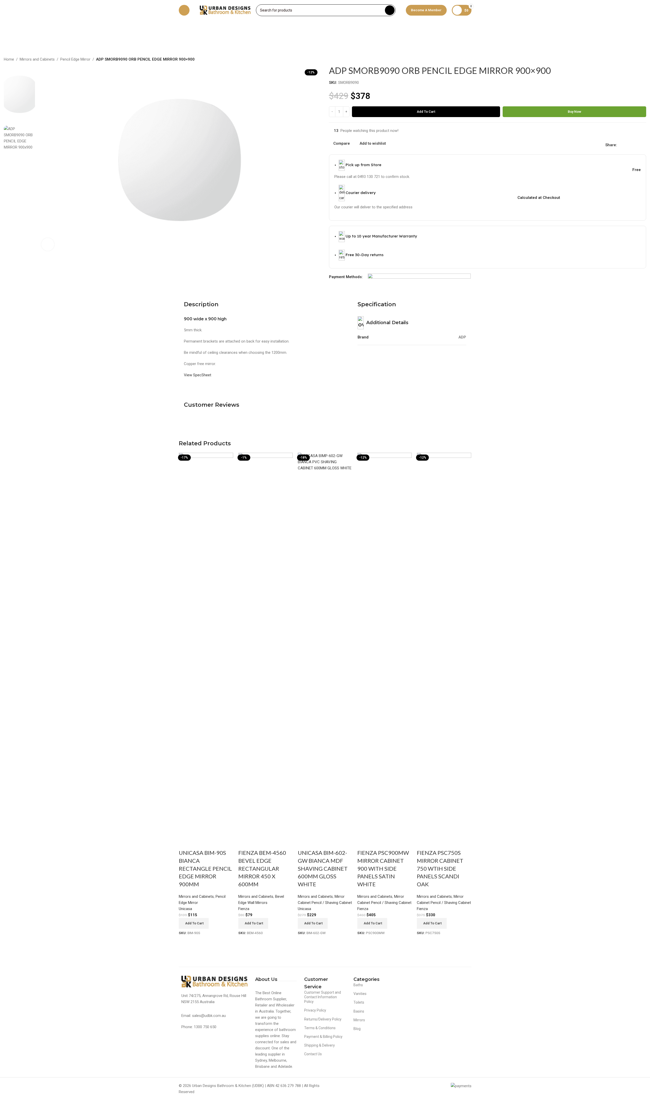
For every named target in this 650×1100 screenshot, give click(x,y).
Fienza (422, 908)
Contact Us (313, 1054)
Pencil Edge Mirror (75, 59)
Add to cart (426, 112)
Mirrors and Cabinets (37, 59)
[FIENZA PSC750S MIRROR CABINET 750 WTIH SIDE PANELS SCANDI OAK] (444, 644)
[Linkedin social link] (638, 144)
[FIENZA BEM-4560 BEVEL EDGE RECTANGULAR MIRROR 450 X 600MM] (265, 644)
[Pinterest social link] (632, 144)
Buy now (574, 112)
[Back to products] (637, 60)
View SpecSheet (197, 375)
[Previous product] (631, 60)
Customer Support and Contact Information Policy (322, 997)
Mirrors (359, 1020)
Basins (358, 1011)
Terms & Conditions (320, 1028)
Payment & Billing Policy (323, 1037)
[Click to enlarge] (47, 244)
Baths (358, 985)
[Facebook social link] (620, 144)
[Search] (390, 10)
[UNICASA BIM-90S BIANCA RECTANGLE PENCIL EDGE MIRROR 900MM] (206, 644)
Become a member (426, 10)
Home (9, 59)
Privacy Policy (315, 1010)
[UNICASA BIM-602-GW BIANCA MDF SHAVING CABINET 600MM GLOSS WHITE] (325, 644)
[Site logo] (225, 10)
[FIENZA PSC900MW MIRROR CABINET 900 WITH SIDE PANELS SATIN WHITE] (384, 644)
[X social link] (626, 144)
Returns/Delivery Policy (322, 1019)
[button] (194, 923)
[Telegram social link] (645, 144)
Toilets (358, 1002)
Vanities (360, 994)
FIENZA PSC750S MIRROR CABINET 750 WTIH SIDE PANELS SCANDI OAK (440, 868)
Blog (357, 1029)
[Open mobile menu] (184, 10)
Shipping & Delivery (319, 1045)
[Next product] (643, 60)
